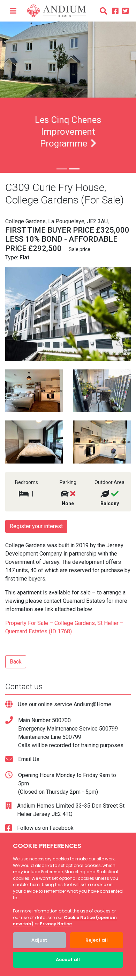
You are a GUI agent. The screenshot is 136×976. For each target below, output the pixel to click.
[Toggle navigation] (13, 11)
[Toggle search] (103, 11)
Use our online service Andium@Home (64, 704)
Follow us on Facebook (45, 828)
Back (16, 661)
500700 (61, 720)
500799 (108, 728)
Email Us (28, 759)
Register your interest (36, 526)
